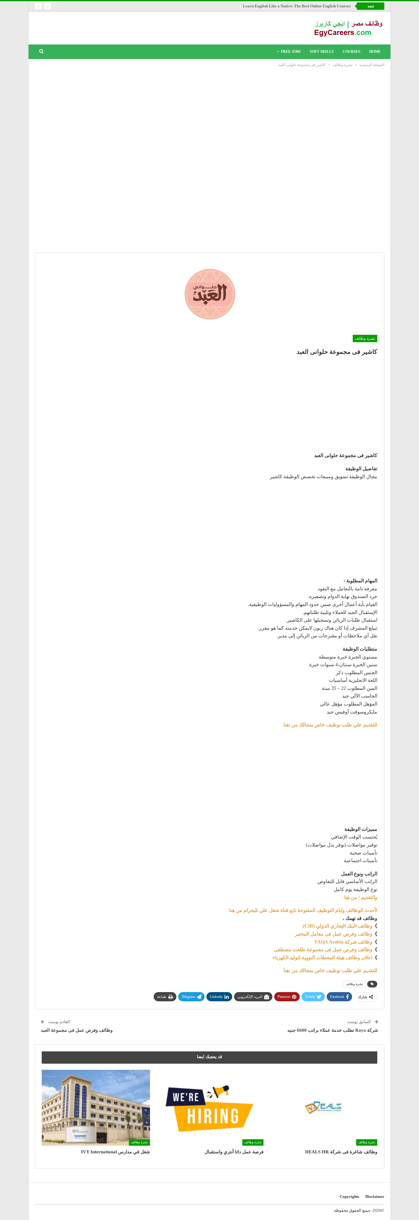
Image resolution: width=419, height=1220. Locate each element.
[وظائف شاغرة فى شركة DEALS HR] (323, 1108)
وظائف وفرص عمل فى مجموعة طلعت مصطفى (323, 949)
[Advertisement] (209, 114)
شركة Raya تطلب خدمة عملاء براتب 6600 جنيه (332, 1030)
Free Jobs (291, 51)
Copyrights (349, 1196)
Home (375, 51)
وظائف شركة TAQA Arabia (343, 941)
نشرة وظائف (365, 338)
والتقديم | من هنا (360, 897)
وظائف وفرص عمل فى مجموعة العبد (77, 1030)
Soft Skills (322, 51)
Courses (351, 51)
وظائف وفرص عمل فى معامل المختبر (333, 934)
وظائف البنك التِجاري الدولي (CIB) (337, 926)
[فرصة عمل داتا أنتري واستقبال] (210, 1108)
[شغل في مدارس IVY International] (96, 1108)
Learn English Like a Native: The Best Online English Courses (297, 6)
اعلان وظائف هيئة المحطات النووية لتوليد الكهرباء (322, 957)
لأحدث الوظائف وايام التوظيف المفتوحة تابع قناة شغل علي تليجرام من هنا (303, 910)
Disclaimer (374, 1196)
